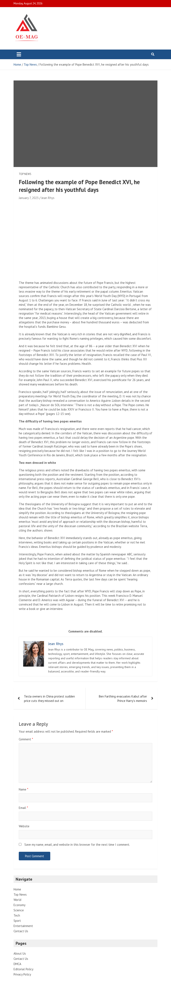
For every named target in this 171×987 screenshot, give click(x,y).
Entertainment (23, 926)
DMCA (17, 964)
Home (17, 889)
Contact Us (21, 931)
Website (24, 826)
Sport (17, 921)
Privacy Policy (22, 974)
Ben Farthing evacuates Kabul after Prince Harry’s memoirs (123, 698)
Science (19, 910)
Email (23, 808)
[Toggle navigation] (19, 54)
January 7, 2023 (29, 198)
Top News (25, 174)
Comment (26, 739)
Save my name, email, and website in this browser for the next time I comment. (77, 845)
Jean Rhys (47, 198)
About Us (20, 953)
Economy (19, 905)
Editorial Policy (23, 969)
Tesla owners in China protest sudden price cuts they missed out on (49, 698)
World (17, 900)
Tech (17, 915)
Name (23, 789)
